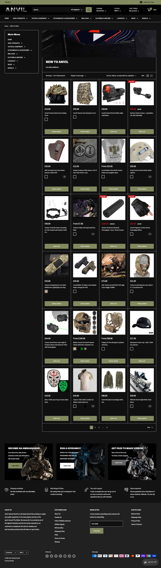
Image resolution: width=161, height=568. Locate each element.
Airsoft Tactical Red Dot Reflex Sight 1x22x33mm (112, 114)
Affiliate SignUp (59, 524)
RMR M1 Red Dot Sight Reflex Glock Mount (140, 401)
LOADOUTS (121, 18)
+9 (150, 406)
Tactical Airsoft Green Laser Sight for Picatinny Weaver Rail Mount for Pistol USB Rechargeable (56, 344)
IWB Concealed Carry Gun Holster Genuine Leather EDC (55, 171)
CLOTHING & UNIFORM (102, 18)
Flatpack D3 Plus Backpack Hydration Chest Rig (113, 343)
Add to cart (113, 132)
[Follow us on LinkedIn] (69, 556)
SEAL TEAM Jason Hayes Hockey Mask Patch (56, 401)
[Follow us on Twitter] (51, 556)
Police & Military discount (63, 521)
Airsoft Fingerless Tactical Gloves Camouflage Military (140, 229)
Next (148, 427)
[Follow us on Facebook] (47, 556)
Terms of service (60, 538)
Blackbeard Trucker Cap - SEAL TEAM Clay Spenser (141, 343)
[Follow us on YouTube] (65, 556)
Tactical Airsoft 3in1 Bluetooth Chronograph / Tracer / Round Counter (113, 229)
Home (6, 26)
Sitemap (57, 542)
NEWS (133, 18)
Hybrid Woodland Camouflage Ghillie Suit (112, 401)
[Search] (89, 9)
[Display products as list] (152, 76)
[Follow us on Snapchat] (74, 556)
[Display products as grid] (148, 76)
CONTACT (8, 2)
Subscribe (96, 531)
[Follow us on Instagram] (56, 556)
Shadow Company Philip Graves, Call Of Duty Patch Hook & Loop (85, 171)
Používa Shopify (9, 561)
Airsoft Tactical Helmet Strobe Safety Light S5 (141, 171)
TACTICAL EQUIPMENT (39, 18)
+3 (64, 177)
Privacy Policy (135, 521)
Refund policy (59, 528)
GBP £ (21, 552)
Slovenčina (9, 552)
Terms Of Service (136, 524)
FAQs (56, 535)
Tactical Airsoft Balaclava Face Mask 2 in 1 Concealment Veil (141, 286)
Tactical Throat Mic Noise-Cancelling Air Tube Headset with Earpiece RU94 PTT (56, 230)
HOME (7, 18)
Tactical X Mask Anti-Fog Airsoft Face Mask (84, 229)
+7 (150, 234)
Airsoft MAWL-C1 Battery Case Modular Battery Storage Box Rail (84, 286)
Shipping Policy (60, 531)
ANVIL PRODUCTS (19, 18)
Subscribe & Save (149, 2)
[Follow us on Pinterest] (60, 556)
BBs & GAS (85, 18)
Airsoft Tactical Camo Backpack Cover (84, 113)
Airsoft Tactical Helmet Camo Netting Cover (55, 114)
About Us (57, 514)
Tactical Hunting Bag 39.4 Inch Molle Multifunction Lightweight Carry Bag (55, 286)
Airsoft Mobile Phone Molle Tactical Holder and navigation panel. (112, 171)
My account (133, 11)
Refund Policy (135, 514)
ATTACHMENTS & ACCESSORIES (64, 18)
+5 (150, 177)
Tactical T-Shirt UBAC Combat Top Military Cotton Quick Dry (83, 401)
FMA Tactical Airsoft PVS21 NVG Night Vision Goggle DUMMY (113, 286)
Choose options (56, 132)
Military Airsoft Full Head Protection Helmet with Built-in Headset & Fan (83, 343)
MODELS (145, 18)
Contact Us (58, 517)
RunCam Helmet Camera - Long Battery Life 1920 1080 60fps (141, 114)
